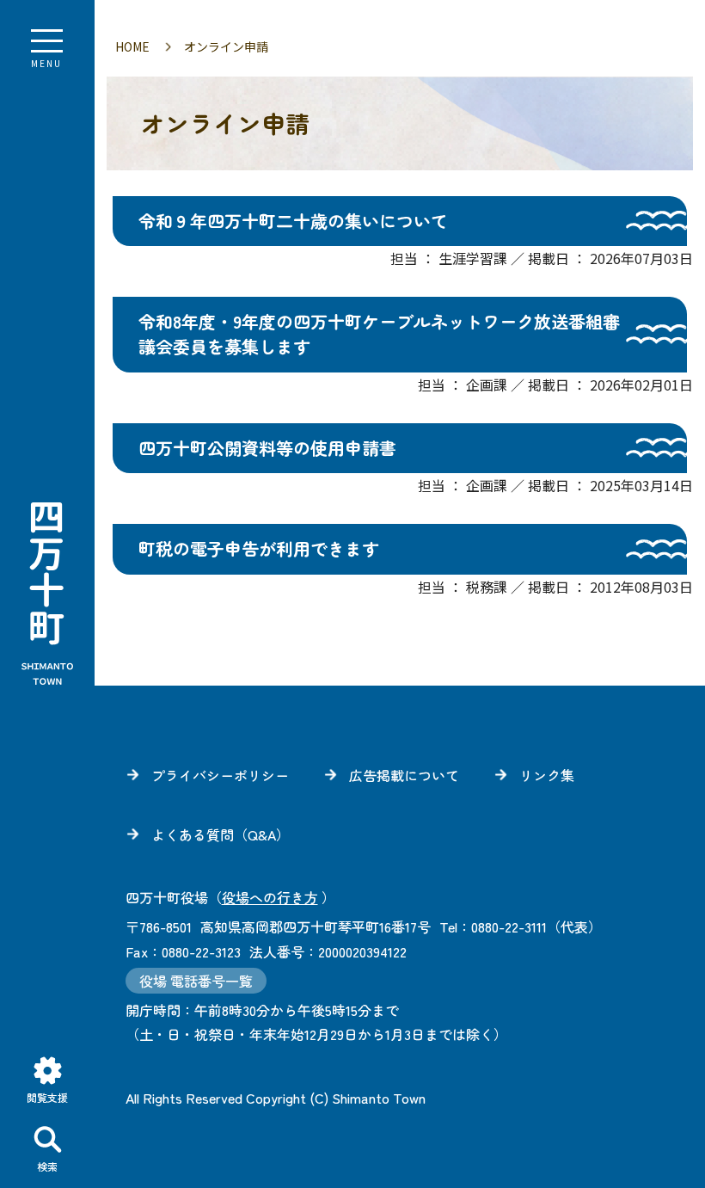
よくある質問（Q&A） (220, 834)
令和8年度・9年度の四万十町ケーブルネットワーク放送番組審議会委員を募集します (379, 334)
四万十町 (47, 594)
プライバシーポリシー (220, 775)
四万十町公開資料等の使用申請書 (267, 447)
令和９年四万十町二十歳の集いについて (293, 220)
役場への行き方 (270, 897)
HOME (132, 46)
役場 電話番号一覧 (196, 980)
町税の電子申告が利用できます (258, 548)
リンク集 (546, 775)
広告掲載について (404, 775)
